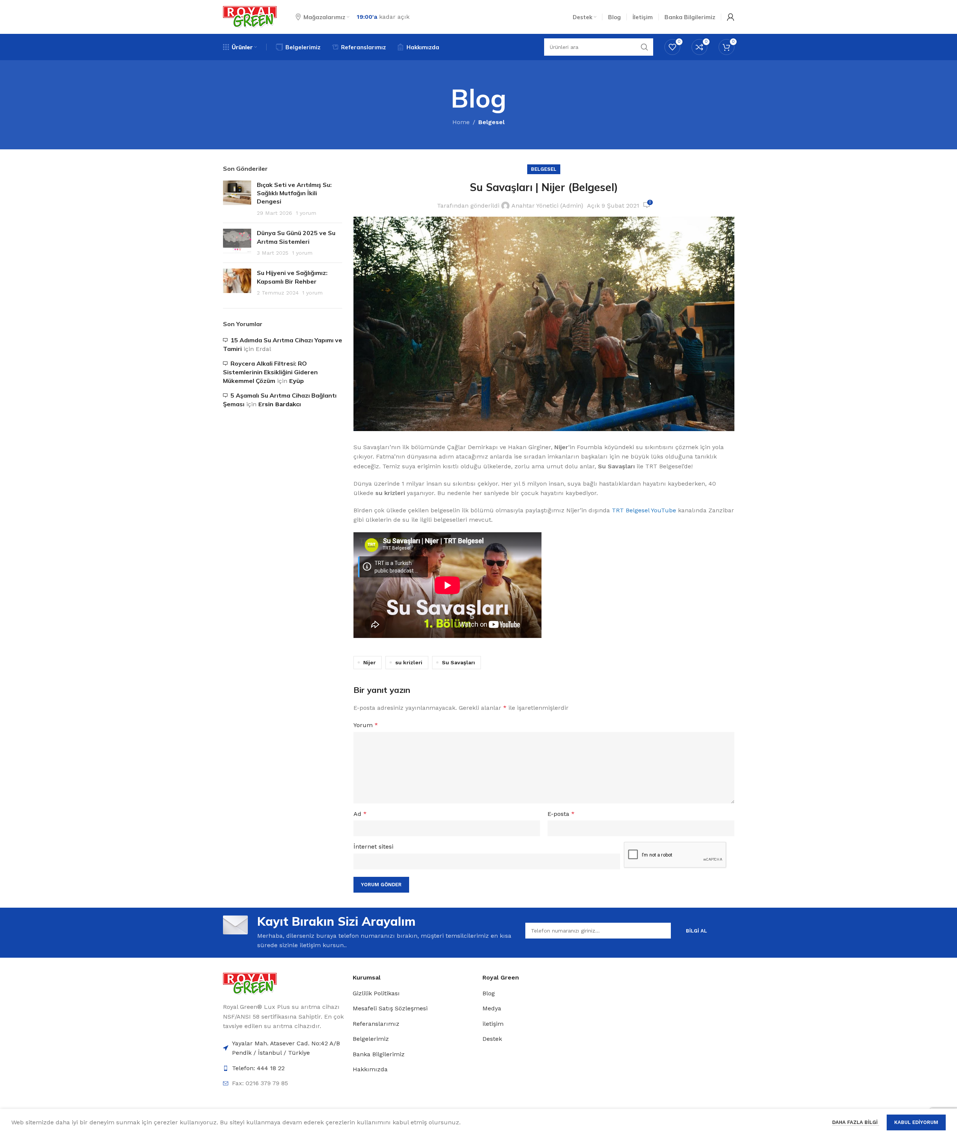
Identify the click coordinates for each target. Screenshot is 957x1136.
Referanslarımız (376, 1023)
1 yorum (306, 213)
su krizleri (408, 662)
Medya (491, 1008)
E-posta (561, 813)
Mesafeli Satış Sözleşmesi (390, 1008)
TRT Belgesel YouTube (644, 510)
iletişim (493, 1023)
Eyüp (296, 380)
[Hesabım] (730, 16)
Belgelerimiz (371, 1038)
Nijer (369, 662)
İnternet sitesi (373, 846)
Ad (360, 813)
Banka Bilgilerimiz (379, 1054)
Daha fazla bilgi (855, 1122)
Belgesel (491, 122)
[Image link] (250, 983)
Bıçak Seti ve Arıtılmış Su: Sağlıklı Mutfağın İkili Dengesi (294, 193)
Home (461, 122)
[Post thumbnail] (237, 199)
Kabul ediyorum (916, 1122)
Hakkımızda (370, 1069)
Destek (492, 1038)
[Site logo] (250, 16)
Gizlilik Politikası (376, 993)
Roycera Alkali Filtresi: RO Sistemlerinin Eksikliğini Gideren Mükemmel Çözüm (270, 372)
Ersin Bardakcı (279, 404)
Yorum (365, 725)
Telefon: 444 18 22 (258, 1068)
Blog (488, 993)
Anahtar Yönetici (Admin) (547, 205)
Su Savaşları (458, 662)
